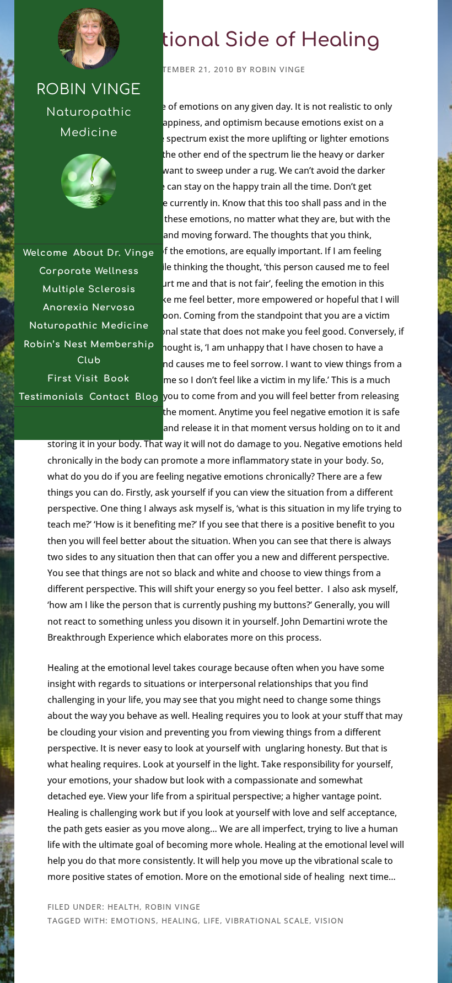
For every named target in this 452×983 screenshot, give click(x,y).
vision (329, 920)
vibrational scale (267, 920)
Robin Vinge (88, 90)
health (123, 906)
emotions (133, 920)
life (211, 920)
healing (180, 920)
